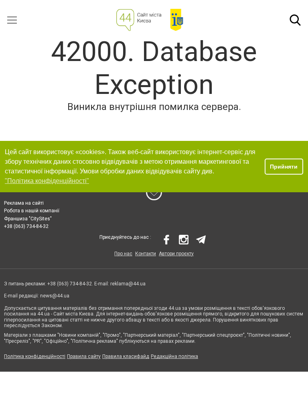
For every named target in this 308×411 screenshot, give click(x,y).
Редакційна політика (174, 356)
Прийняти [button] (284, 166)
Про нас (123, 253)
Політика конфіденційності (34, 356)
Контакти (145, 253)
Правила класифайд (125, 356)
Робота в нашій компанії (31, 211)
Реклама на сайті (24, 203)
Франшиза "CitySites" (28, 219)
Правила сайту (84, 356)
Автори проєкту (176, 253)
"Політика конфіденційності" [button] (47, 180)
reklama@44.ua (128, 284)
